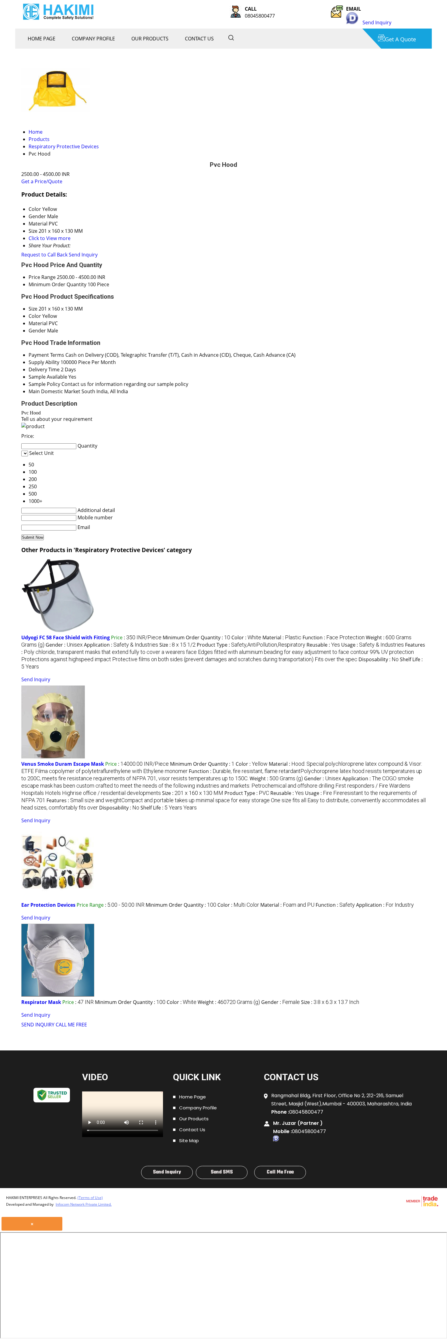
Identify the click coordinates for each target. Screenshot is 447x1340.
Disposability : (379, 659)
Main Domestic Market (54, 391)
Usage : (372, 644)
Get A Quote (400, 39)
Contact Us (199, 38)
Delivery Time (44, 369)
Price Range (42, 277)
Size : (177, 644)
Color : (246, 637)
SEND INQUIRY (37, 1024)
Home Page (41, 38)
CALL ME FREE (71, 1024)
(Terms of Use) (90, 1197)
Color (35, 316)
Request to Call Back (44, 254)
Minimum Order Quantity (57, 284)
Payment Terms (46, 355)
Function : (334, 637)
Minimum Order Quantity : (196, 637)
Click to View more (50, 238)
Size (33, 308)
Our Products (149, 38)
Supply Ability (44, 362)
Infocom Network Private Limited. (84, 1204)
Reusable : (323, 644)
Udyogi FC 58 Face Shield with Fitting (65, 637)
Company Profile (93, 38)
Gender (37, 330)
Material (38, 323)
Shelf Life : (168, 807)
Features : (223, 651)
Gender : (64, 644)
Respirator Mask (41, 1002)
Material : (281, 637)
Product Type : (251, 644)
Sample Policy (44, 384)
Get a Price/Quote (41, 181)
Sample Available (48, 376)
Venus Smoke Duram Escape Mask (62, 764)
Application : (121, 644)
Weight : (276, 778)
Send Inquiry (376, 22)
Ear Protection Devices (48, 905)
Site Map (189, 1140)
